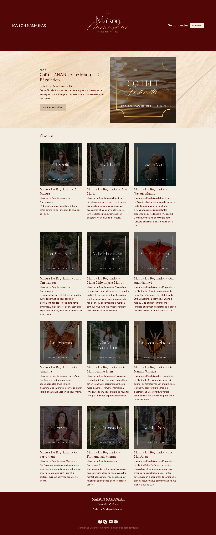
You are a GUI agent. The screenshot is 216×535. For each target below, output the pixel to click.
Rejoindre (196, 25)
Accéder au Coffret (53, 107)
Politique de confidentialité (124, 527)
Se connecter (178, 25)
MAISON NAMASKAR (29, 25)
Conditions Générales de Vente (93, 527)
